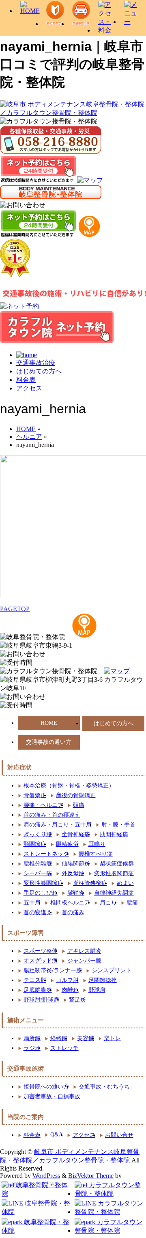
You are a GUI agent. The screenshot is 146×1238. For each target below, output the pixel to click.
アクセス (29, 388)
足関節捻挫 (102, 980)
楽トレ (112, 1038)
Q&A (56, 1135)
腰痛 (132, 903)
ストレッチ (64, 1048)
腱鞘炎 (75, 893)
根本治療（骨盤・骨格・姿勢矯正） (69, 786)
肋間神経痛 (114, 834)
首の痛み (73, 912)
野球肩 (96, 990)
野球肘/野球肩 (41, 1000)
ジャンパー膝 (84, 961)
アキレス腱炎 (84, 951)
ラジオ (32, 1048)
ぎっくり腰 (38, 834)
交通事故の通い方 (48, 742)
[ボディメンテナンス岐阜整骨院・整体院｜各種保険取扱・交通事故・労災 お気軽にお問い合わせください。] (22, 205)
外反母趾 (73, 873)
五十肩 (32, 903)
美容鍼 (85, 1038)
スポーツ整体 (41, 951)
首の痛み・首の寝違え (52, 815)
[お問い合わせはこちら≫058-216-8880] (22, 697)
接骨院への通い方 (46, 1087)
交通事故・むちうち (104, 1087)
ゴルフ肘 (67, 980)
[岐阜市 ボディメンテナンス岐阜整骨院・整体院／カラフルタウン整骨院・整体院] (73, 112)
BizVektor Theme (91, 1175)
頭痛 (78, 805)
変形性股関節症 (114, 873)
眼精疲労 (67, 844)
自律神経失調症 (114, 893)
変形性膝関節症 (43, 883)
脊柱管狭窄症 (90, 883)
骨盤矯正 (35, 795)
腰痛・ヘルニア (43, 805)
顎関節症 (35, 844)
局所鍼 (32, 1038)
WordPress (46, 1175)
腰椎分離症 (38, 864)
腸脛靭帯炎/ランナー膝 (53, 970)
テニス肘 (35, 980)
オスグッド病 (41, 961)
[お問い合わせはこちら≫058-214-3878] (22, 654)
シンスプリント (111, 970)
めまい (125, 883)
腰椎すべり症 (96, 854)
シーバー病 (38, 873)
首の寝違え (38, 912)
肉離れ (70, 990)
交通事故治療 (35, 362)
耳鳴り (96, 844)
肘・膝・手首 (118, 825)
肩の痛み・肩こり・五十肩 (58, 825)
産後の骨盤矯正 (76, 795)
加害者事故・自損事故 (52, 1096)
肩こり (108, 903)
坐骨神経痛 (76, 834)
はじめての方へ (39, 371)
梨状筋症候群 (117, 864)
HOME (49, 723)
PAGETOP (15, 608)
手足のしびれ (41, 893)
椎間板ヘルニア (70, 903)
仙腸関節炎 (76, 864)
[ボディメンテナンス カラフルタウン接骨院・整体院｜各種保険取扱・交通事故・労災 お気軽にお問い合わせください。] (50, 140)
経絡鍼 (58, 1038)
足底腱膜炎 (38, 990)
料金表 (26, 379)
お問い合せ (119, 1135)
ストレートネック (46, 854)
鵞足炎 (77, 1000)
